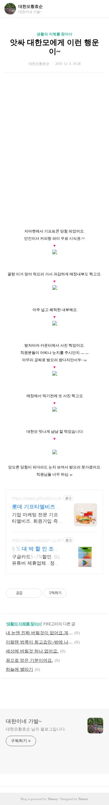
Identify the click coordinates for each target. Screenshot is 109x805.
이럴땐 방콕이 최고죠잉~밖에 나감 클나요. (39, 642)
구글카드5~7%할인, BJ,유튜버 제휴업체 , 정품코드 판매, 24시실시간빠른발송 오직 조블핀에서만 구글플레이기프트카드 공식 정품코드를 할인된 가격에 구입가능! (36, 560)
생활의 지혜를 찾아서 (54, 34)
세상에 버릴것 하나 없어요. (32, 651)
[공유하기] (27, 593)
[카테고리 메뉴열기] (99, 9)
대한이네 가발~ (24, 721)
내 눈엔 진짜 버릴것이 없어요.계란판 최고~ (39, 632)
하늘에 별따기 (19, 669)
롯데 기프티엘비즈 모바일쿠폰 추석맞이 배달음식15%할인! (37, 507)
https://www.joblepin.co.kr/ (37, 540)
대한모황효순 (30, 6)
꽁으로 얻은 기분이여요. (29, 660)
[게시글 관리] (35, 593)
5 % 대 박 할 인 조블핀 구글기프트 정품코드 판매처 (37, 549)
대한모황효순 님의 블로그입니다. (36, 729)
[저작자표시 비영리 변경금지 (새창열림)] (74, 593)
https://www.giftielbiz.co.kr (37, 498)
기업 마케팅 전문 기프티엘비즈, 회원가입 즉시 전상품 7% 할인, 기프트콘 (37, 518)
